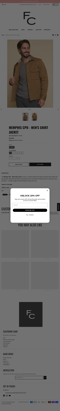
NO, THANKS (30, 215)
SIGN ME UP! (30, 210)
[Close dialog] (47, 190)
